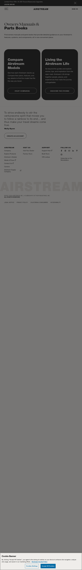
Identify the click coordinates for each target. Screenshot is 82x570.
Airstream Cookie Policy (39, 562)
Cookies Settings (32, 566)
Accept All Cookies (48, 566)
